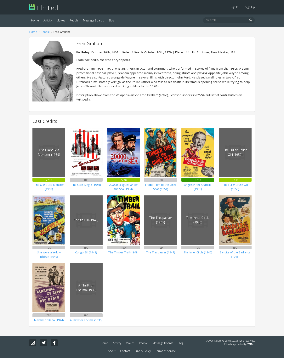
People (74, 20)
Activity (47, 20)
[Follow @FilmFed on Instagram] (32, 342)
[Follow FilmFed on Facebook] (54, 342)
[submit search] (250, 20)
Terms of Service (165, 351)
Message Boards (93, 20)
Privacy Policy (143, 351)
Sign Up (250, 7)
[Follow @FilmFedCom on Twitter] (43, 342)
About (112, 351)
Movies (60, 20)
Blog (111, 20)
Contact (125, 351)
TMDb (250, 344)
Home (35, 20)
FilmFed (46, 7)
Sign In (234, 7)
